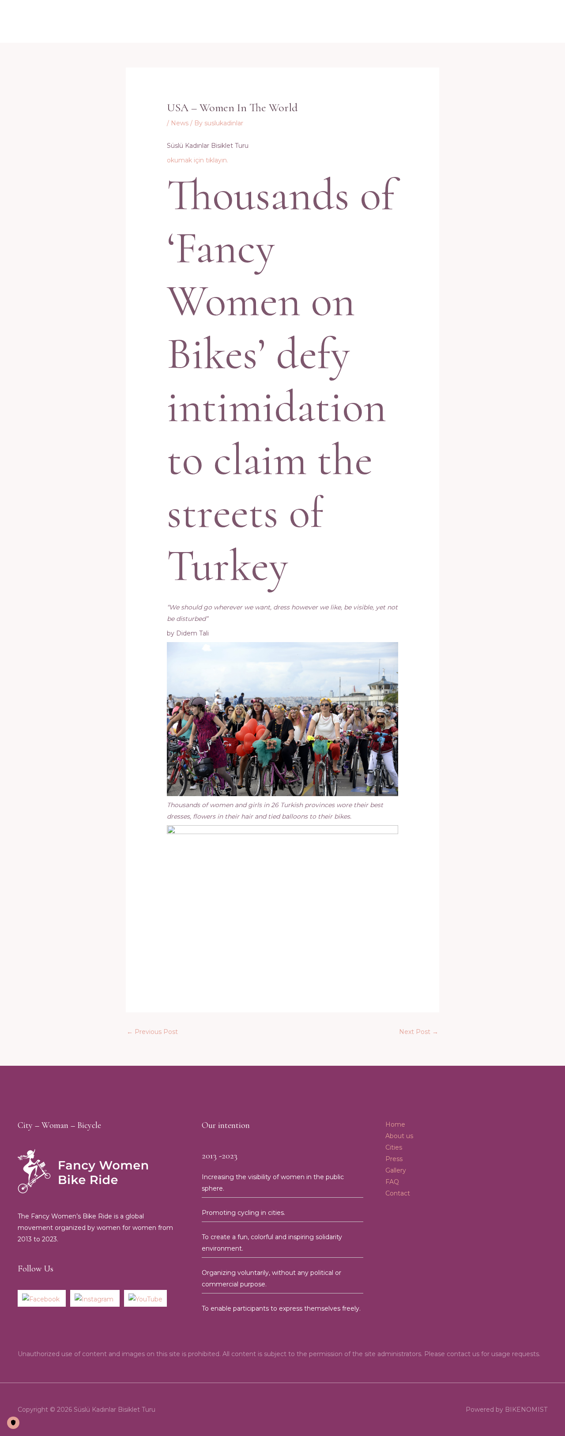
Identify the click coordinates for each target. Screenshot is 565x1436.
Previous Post (152, 1032)
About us (290, 22)
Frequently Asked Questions (359, 22)
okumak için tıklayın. (197, 160)
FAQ (392, 1182)
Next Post (418, 1032)
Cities (424, 22)
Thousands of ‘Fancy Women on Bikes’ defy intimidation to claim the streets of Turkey (281, 381)
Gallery (485, 22)
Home (254, 22)
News (179, 123)
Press (453, 22)
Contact (520, 22)
